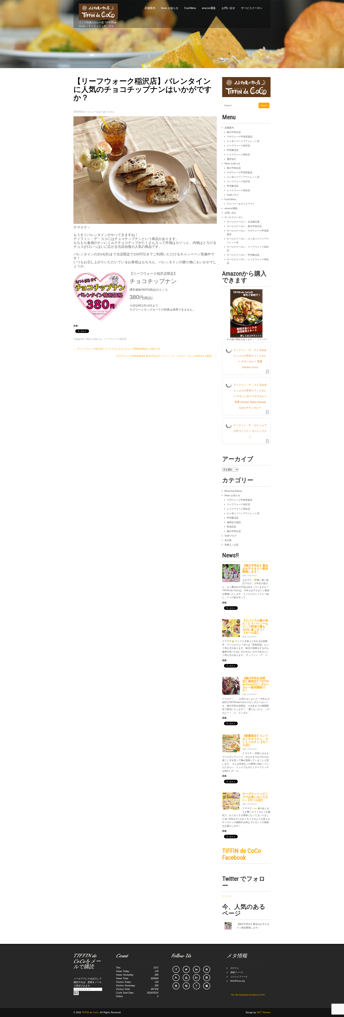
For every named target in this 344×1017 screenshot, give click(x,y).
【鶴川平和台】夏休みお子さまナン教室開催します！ (255, 568)
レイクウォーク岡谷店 (238, 154)
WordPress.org (237, 981)
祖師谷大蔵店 (234, 522)
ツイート (226, 896)
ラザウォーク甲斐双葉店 (239, 136)
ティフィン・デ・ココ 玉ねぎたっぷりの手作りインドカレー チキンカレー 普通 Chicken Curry (250, 359)
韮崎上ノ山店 (231, 544)
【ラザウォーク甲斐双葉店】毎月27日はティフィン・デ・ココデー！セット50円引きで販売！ (166, 356)
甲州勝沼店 (232, 150)
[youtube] (186, 977)
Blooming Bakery (233, 491)
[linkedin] (196, 969)
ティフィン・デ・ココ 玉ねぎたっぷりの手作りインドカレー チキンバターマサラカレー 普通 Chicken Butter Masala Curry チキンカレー (250, 396)
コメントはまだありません (101, 111)
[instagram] (206, 977)
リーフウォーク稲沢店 (114, 339)
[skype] (186, 985)
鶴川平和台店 (234, 132)
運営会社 (231, 159)
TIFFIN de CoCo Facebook (241, 854)
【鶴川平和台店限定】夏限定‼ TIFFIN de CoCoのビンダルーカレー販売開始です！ (256, 684)
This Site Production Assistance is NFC (248, 995)
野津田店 (231, 526)
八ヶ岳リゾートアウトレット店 (243, 141)
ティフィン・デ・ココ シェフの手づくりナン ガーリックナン (250, 431)
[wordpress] (176, 985)
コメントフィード (238, 976)
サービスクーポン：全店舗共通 (243, 221)
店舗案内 (149, 8)
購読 (76, 993)
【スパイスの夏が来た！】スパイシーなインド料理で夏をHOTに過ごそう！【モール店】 (255, 627)
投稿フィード (236, 972)
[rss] (176, 977)
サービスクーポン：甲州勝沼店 (243, 255)
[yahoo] (196, 985)
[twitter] (186, 969)
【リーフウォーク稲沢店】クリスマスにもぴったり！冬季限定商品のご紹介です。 (118, 348)
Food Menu (190, 8)
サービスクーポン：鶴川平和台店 (244, 226)
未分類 (227, 540)
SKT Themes (264, 1012)
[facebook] (176, 969)
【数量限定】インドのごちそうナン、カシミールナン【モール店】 (255, 740)
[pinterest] (206, 969)
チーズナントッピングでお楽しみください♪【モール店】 (255, 797)
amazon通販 (209, 8)
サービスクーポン (251, 8)
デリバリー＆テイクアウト (241, 204)
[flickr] (206, 985)
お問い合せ (228, 8)
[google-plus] (196, 977)
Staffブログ (233, 195)
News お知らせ (169, 8)
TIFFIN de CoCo (90, 1012)
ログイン (234, 968)
